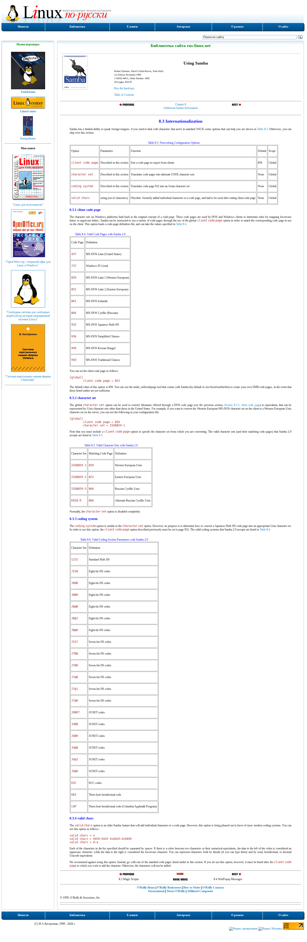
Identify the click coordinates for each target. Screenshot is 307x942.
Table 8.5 (97, 435)
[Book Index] (180, 880)
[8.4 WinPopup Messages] (233, 106)
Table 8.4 (181, 224)
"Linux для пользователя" (27, 204)
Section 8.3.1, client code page (242, 405)
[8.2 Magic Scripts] (127, 106)
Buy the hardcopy (124, 88)
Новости (23, 26)
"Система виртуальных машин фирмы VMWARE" (28, 378)
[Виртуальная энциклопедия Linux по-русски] (152, 13)
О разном (237, 26)
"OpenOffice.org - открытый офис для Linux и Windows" (28, 263)
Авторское (183, 26)
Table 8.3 (262, 129)
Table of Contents (124, 94)
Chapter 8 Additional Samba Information (180, 106)
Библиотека (77, 26)
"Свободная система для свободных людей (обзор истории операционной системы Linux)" (28, 315)
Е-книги (132, 26)
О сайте (283, 26)
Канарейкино (28, 138)
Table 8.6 (265, 529)
